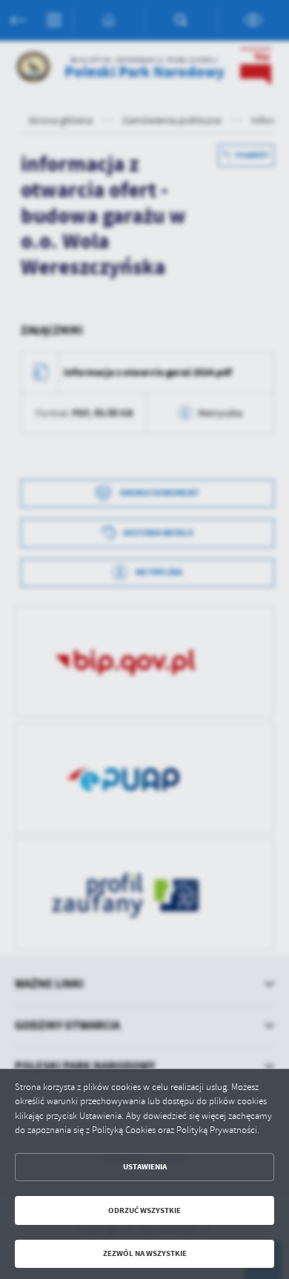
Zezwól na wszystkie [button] (145, 1253)
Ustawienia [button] (145, 1166)
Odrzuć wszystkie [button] (144, 1210)
